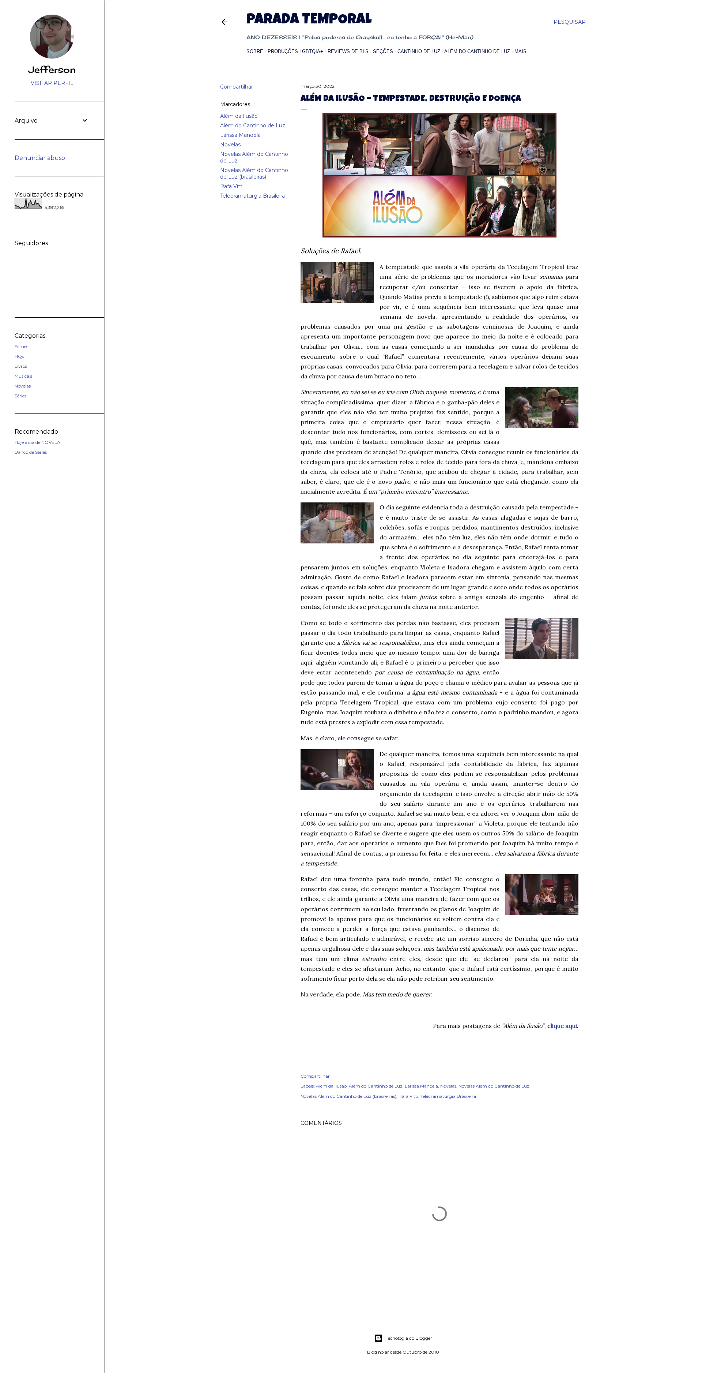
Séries (20, 396)
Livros (21, 366)
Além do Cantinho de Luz (477, 51)
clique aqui (562, 1025)
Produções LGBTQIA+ (295, 51)
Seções (383, 51)
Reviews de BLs (348, 51)
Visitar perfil (52, 83)
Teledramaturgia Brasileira (252, 195)
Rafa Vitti (232, 186)
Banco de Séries (31, 452)
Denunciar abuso (40, 157)
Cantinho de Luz (418, 51)
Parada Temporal (308, 20)
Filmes (21, 346)
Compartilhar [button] (236, 86)
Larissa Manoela (240, 135)
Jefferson (52, 69)
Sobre (254, 51)
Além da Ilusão (239, 116)
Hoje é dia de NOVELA (37, 442)
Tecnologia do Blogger (409, 1338)
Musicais (23, 376)
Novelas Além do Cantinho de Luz (493, 1086)
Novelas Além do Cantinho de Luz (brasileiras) (254, 173)
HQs (19, 356)
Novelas (230, 144)
